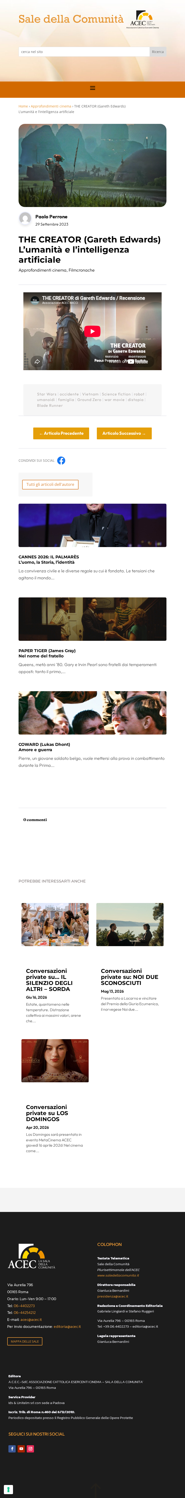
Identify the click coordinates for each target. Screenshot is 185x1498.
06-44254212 (25, 1312)
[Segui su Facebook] (12, 1448)
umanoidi (46, 399)
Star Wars (47, 394)
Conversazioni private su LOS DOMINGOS (47, 1113)
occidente (69, 394)
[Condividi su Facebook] (61, 460)
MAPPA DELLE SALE (25, 1341)
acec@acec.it (31, 1319)
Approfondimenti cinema (51, 106)
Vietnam (90, 394)
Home (23, 106)
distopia (136, 399)
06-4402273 (24, 1306)
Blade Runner (50, 405)
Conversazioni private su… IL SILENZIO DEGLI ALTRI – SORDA (49, 980)
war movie (115, 399)
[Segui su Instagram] (30, 1448)
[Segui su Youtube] (21, 1448)
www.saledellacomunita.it (118, 1275)
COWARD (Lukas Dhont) (44, 747)
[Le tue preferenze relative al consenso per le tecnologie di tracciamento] (8, 1489)
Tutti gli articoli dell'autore (50, 484)
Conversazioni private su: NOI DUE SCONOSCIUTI (129, 977)
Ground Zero (89, 399)
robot (139, 394)
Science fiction (116, 394)
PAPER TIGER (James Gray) (47, 653)
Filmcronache (82, 270)
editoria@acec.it (67, 1326)
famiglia (66, 399)
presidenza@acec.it (112, 1296)
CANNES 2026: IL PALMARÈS (49, 560)
